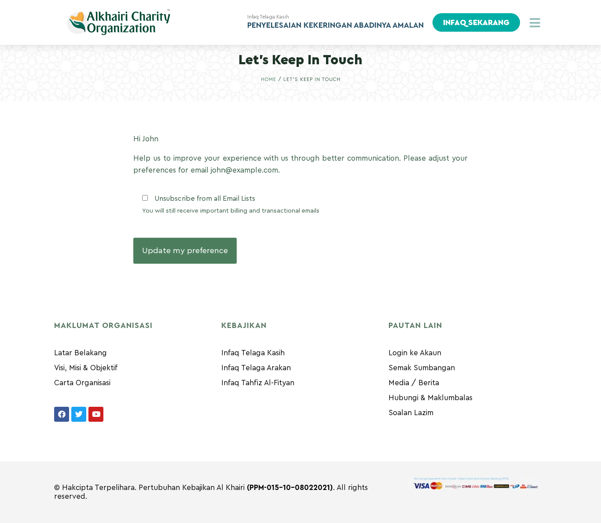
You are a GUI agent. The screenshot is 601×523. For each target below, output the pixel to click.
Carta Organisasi (82, 383)
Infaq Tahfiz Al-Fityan (257, 383)
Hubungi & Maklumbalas (430, 397)
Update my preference (185, 250)
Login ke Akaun (414, 353)
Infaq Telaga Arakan (256, 368)
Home (268, 79)
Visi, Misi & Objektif (85, 368)
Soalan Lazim (410, 412)
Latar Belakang (80, 353)
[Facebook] (61, 414)
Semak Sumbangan (421, 368)
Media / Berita (413, 383)
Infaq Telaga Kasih (253, 353)
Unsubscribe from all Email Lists (204, 198)
